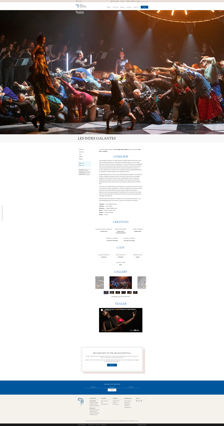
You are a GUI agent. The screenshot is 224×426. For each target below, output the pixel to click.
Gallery (81, 156)
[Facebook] (78, 1)
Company (115, 398)
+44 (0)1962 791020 (93, 414)
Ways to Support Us (104, 400)
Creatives (81, 152)
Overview (81, 149)
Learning (129, 7)
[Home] (81, 6)
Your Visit (115, 7)
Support (122, 7)
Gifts (102, 402)
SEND (112, 390)
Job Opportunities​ (116, 404)
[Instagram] (76, 1)
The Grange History (116, 400)
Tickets (108, 7)
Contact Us (114, 402)
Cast (80, 154)
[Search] (147, 1)
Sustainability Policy (127, 407)
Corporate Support (104, 404)
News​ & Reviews (127, 402)
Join (144, 7)
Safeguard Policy (127, 404)
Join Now (112, 365)
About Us (135, 7)
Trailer (81, 159)
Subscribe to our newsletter (112, 384)
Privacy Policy (126, 405)
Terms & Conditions (127, 400)
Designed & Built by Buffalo (142, 424)
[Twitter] (80, 1)
